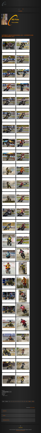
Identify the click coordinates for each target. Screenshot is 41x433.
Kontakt (4, 415)
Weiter (30, 401)
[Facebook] (20, 426)
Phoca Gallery (32, 407)
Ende (33, 401)
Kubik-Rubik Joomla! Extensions (20, 430)
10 (26, 401)
